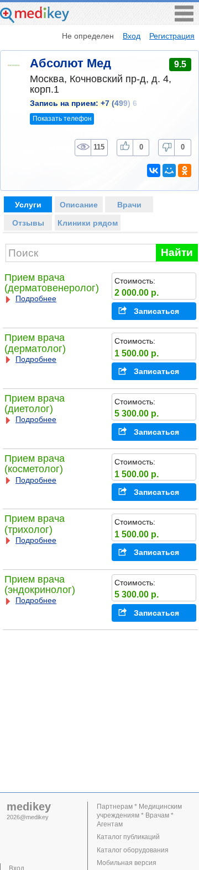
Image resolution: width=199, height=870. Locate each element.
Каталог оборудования (133, 850)
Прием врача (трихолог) (34, 524)
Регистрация (172, 35)
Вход (131, 35)
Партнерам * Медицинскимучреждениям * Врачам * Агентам (139, 815)
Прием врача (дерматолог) (35, 343)
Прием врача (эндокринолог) (39, 584)
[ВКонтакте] (153, 170)
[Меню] (184, 18)
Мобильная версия (126, 863)
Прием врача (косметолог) (34, 463)
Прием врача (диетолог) (34, 403)
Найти (177, 252)
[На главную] (34, 20)
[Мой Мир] (169, 170)
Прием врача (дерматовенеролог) (51, 282)
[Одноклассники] (184, 170)
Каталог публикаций (128, 837)
